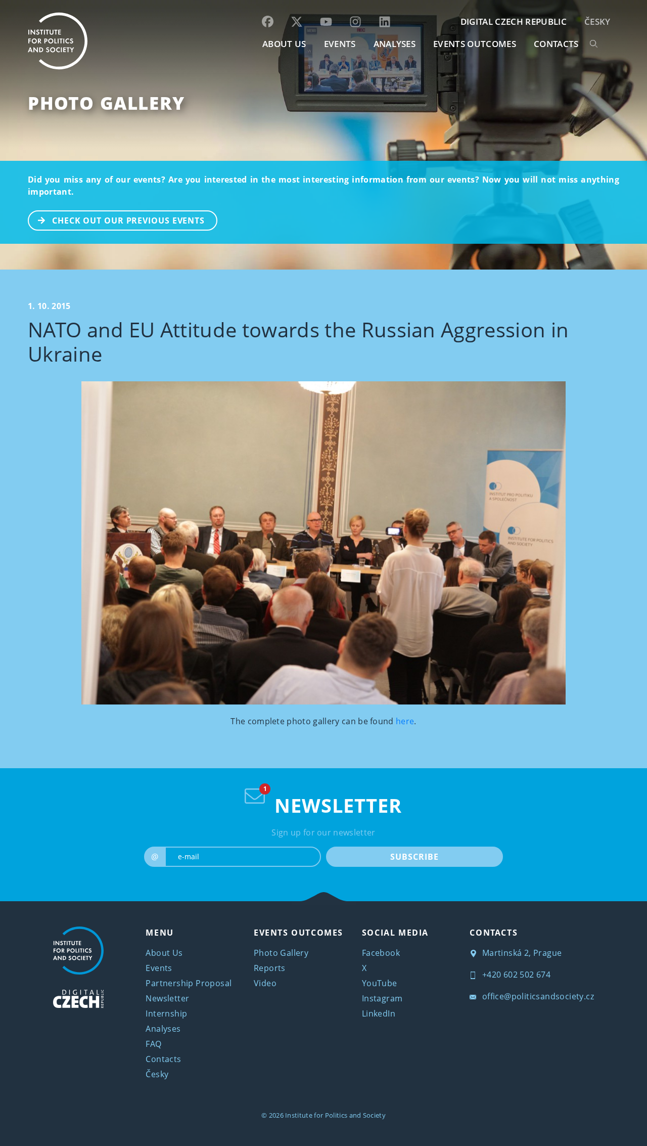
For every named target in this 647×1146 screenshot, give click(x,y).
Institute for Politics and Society (335, 1115)
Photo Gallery (106, 103)
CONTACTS (556, 44)
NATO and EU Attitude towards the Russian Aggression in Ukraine (298, 342)
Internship (166, 1013)
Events (159, 968)
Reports (270, 968)
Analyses (395, 44)
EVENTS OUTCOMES (474, 44)
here (405, 721)
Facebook (381, 952)
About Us (164, 952)
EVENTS (340, 44)
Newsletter (167, 998)
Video (265, 983)
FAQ (153, 1043)
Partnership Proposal (189, 983)
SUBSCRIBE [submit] (414, 856)
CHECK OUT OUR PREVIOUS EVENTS (128, 220)
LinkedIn (378, 1013)
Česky (597, 21)
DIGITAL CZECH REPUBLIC (513, 21)
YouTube (379, 983)
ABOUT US (284, 44)
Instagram (382, 998)
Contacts (163, 1059)
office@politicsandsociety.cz (537, 996)
